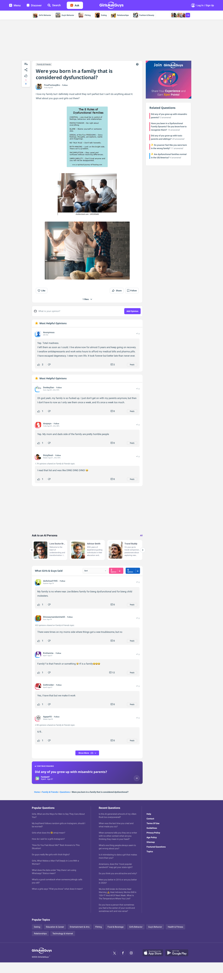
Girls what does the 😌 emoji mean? (48, 832)
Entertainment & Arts (80, 927)
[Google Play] (178, 953)
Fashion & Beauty (146, 15)
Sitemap (151, 842)
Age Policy (152, 837)
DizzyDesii (48, 455)
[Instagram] (131, 953)
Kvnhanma (48, 653)
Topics (150, 851)
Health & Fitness (175, 927)
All (141, 535)
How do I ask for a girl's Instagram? (48, 839)
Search (56, 5)
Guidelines (152, 828)
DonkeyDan (48, 387)
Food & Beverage (115, 927)
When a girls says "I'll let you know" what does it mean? (57, 889)
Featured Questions (156, 847)
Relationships (123, 15)
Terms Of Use (153, 823)
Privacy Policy (153, 832)
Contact (150, 818)
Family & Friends (44, 64)
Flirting (88, 15)
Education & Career (55, 927)
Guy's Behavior (68, 15)
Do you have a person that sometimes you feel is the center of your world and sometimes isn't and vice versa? (117, 908)
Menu (17, 5)
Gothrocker (48, 685)
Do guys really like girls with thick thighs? (51, 854)
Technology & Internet (62, 933)
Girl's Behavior (45, 15)
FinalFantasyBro (52, 85)
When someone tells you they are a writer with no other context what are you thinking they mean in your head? (118, 835)
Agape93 (47, 716)
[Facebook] (123, 953)
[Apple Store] (154, 953)
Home (37, 792)
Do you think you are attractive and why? (118, 873)
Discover (36, 5)
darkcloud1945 (50, 581)
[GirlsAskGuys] (42, 953)
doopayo (47, 423)
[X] (115, 953)
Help (149, 814)
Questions (65, 792)
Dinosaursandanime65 (54, 617)
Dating (104, 15)
